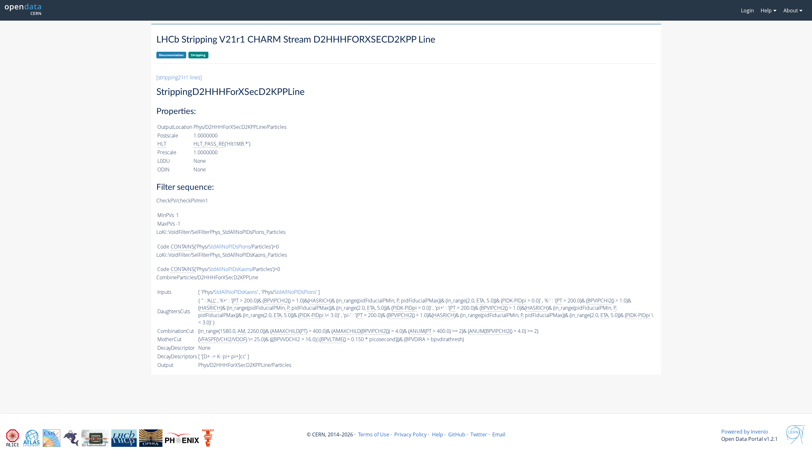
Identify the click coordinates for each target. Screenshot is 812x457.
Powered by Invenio (744, 431)
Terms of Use (373, 434)
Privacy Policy (410, 434)
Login (747, 10)
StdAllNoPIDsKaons (230, 269)
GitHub (456, 434)
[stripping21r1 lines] (179, 77)
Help (437, 434)
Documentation (171, 55)
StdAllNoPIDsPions (229, 246)
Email (498, 434)
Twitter (478, 434)
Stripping (198, 55)
